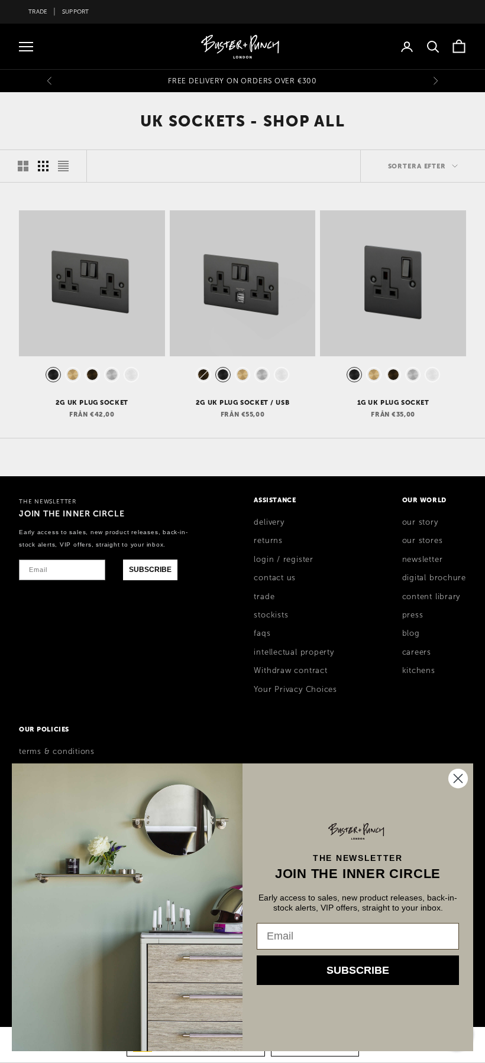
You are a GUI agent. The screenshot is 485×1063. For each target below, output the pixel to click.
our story (420, 522)
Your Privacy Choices (295, 689)
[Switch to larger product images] (23, 166)
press (412, 615)
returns (268, 541)
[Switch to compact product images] (63, 166)
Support (75, 11)
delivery (269, 522)
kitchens (418, 671)
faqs (262, 633)
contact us (275, 578)
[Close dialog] (458, 778)
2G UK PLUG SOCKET (92, 402)
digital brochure (434, 578)
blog (411, 633)
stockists (271, 615)
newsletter (422, 559)
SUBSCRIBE (150, 569)
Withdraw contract (290, 671)
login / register (283, 559)
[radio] (52, 374)
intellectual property (294, 652)
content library (431, 597)
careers (416, 652)
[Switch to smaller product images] (43, 166)
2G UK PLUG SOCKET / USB (242, 402)
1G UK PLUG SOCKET (393, 402)
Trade (37, 11)
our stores (422, 541)
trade (264, 597)
